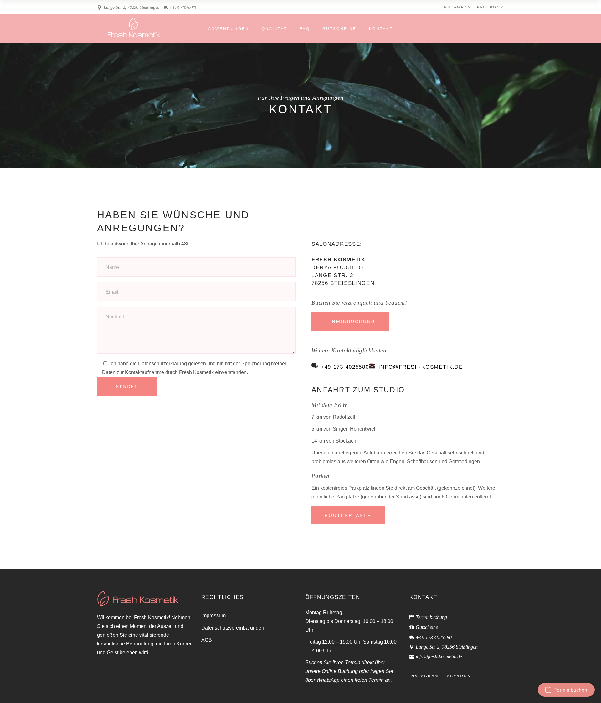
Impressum (213, 615)
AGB (206, 639)
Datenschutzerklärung (162, 363)
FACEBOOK (490, 7)
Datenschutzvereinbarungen (232, 627)
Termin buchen (570, 690)
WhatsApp (328, 679)
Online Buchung (340, 671)
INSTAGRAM (457, 7)
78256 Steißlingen (343, 283)
